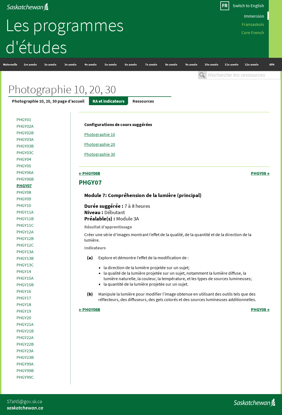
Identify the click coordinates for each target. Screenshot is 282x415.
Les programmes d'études (65, 36)
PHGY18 (24, 304)
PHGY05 (24, 165)
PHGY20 (24, 317)
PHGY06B (25, 179)
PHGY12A (25, 231)
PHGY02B (25, 132)
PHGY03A (25, 139)
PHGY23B (25, 357)
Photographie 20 (99, 144)
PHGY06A (25, 172)
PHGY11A (25, 212)
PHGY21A (25, 324)
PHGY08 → (260, 173)
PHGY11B (25, 218)
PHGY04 (24, 159)
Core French (253, 32)
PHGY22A (25, 337)
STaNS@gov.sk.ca (24, 401)
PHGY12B (25, 238)
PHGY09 (24, 198)
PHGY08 (24, 192)
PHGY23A (25, 350)
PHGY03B (25, 146)
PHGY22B (25, 344)
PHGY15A (25, 278)
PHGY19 (24, 311)
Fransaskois (253, 24)
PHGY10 (24, 205)
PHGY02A (25, 126)
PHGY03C (25, 152)
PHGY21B (25, 331)
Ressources (143, 101)
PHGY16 (24, 291)
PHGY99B (25, 370)
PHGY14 (24, 271)
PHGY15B (25, 284)
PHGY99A (25, 364)
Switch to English (248, 5)
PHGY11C (25, 225)
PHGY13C (25, 264)
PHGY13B (25, 258)
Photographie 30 (99, 154)
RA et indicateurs (108, 101)
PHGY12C (25, 245)
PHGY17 (24, 298)
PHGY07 (24, 185)
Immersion (254, 16)
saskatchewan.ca (25, 408)
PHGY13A (25, 251)
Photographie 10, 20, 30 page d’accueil (48, 101)
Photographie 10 (99, 134)
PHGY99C (25, 377)
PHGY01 (24, 119)
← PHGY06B (89, 173)
